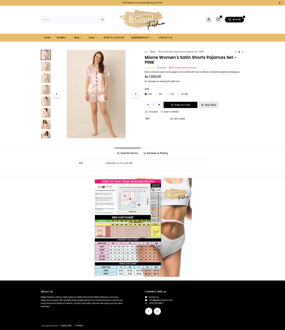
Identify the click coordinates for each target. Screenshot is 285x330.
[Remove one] (148, 105)
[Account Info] (209, 19)
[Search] (103, 20)
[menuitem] (47, 38)
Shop (152, 52)
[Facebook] (148, 311)
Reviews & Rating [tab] (157, 153)
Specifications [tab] (129, 153)
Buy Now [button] (210, 105)
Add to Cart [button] (182, 105)
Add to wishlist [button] (171, 111)
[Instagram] (157, 311)
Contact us (154, 297)
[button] (56, 94)
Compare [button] (153, 111)
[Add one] (159, 105)
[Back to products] (239, 51)
